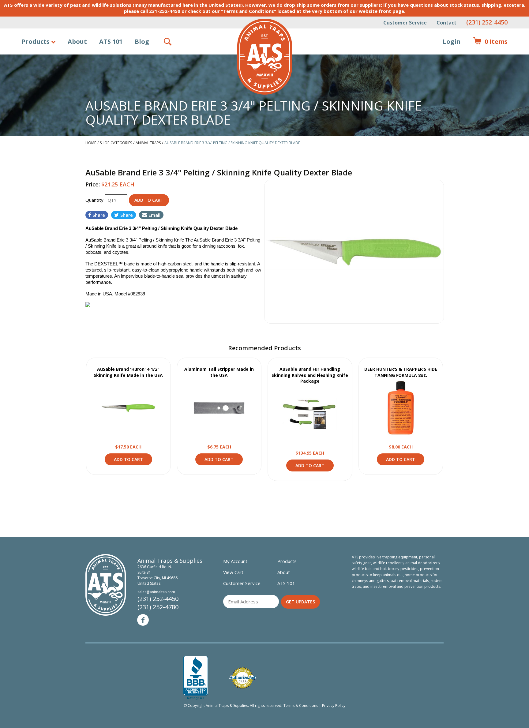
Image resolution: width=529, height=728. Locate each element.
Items (490, 41)
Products (35, 41)
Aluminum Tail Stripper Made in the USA (219, 372)
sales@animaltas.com (156, 592)
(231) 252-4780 (157, 607)
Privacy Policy (333, 705)
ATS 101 (110, 41)
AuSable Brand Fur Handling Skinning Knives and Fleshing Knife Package (310, 375)
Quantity (95, 200)
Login (452, 41)
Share (98, 215)
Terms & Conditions (300, 705)
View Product (128, 408)
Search (168, 41)
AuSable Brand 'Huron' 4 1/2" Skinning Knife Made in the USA (128, 372)
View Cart (233, 572)
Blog (142, 41)
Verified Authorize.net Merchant (242, 678)
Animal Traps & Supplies (264, 57)
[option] (354, 251)
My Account (235, 561)
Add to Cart (128, 459)
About (77, 41)
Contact (446, 22)
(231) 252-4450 (487, 22)
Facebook (143, 620)
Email (154, 215)
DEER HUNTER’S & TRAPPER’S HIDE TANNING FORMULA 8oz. (400, 372)
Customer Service (405, 22)
